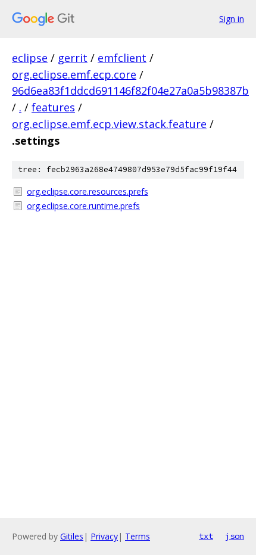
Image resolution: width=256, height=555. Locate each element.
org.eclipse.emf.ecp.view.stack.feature (109, 124)
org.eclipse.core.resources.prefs (87, 191)
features (53, 107)
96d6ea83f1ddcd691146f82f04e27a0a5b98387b (130, 90)
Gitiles (71, 536)
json (234, 536)
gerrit (73, 58)
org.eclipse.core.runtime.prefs (83, 205)
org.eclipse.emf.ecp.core (74, 74)
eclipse (30, 58)
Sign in (231, 18)
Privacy (104, 536)
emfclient (122, 58)
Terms (137, 536)
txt (206, 536)
